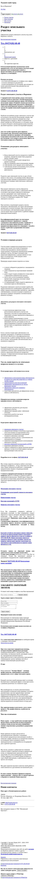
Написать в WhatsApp (7, 875)
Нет (4, 9)
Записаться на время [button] (7, 643)
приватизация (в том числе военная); (15, 383)
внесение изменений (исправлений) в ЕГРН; (18, 444)
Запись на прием (21, 870)
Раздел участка (8, 17)
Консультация (8, 19)
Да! (2, 9)
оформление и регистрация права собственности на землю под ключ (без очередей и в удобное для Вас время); (19, 379)
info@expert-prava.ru (11, 802)
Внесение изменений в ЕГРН (10, 501)
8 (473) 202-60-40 (12, 91)
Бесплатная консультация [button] (8, 39)
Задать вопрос (5, 611)
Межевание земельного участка (11, 488)
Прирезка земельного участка (10, 504)
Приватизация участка (8, 497)
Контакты (7, 22)
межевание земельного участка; (14, 429)
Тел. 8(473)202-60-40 (10, 43)
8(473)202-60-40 (11, 233)
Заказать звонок (22, 594)
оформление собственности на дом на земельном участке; (16, 385)
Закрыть (3, 857)
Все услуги (7, 20)
